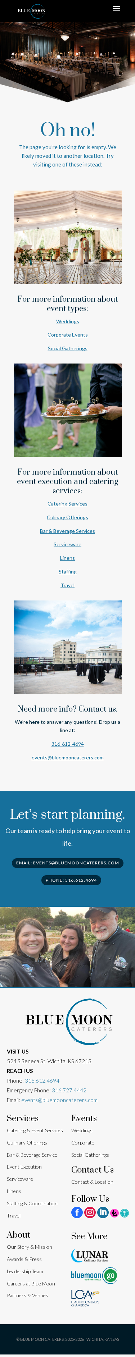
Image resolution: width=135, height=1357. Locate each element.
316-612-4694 (67, 744)
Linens (67, 558)
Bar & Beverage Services (67, 531)
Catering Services (67, 504)
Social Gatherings (67, 348)
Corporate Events (68, 335)
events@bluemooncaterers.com (68, 757)
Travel (67, 585)
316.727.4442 (69, 1090)
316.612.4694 (42, 1080)
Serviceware (67, 544)
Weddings (67, 321)
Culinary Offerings (67, 517)
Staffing (68, 571)
